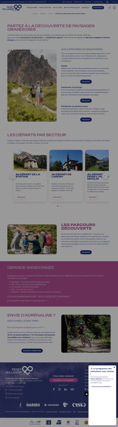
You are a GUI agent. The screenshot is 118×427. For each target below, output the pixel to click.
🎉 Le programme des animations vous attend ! (102, 371)
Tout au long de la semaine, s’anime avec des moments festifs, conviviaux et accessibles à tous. (101, 381)
